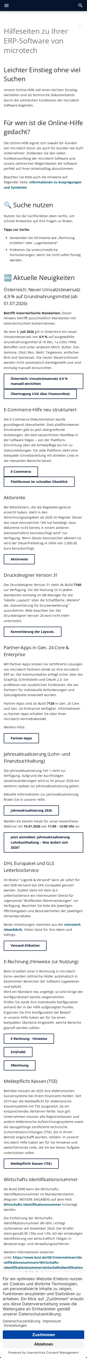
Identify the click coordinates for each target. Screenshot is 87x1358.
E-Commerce (21, 471)
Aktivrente (19, 559)
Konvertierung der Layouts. (33, 631)
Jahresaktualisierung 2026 (31, 810)
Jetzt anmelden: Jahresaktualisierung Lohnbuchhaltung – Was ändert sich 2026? (40, 842)
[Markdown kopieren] (80, 25)
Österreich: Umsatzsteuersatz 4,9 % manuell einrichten (39, 381)
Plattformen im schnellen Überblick (39, 481)
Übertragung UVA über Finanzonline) (40, 394)
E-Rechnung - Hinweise (29, 1038)
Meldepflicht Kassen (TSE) (31, 1163)
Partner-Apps (21, 738)
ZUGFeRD (18, 1052)
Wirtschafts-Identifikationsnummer (32, 1204)
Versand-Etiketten (25, 945)
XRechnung (20, 1065)
